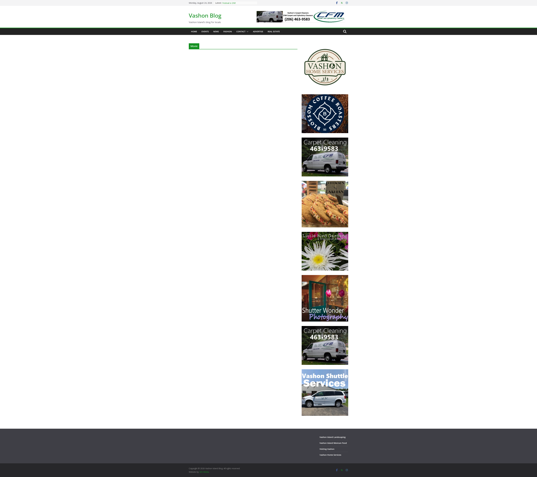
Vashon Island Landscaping (333, 437)
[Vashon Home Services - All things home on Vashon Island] (325, 45)
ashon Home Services (331, 455)
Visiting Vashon (327, 449)
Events (205, 31)
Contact (240, 31)
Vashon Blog (205, 15)
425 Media (204, 472)
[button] (247, 32)
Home (194, 31)
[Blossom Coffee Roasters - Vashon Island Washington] (325, 96)
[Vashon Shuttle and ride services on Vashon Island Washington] (325, 371)
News (216, 31)
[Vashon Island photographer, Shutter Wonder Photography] (325, 276)
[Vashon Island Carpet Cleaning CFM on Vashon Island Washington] (325, 139)
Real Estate (274, 31)
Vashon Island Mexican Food (333, 443)
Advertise (258, 31)
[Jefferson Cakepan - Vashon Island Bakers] (325, 182)
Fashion (227, 31)
